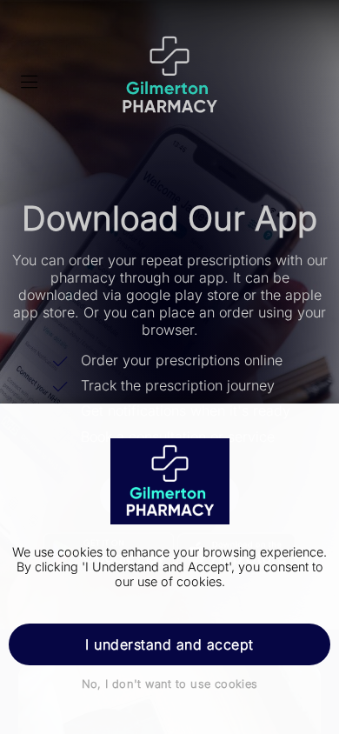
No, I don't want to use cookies (170, 684)
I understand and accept (169, 644)
